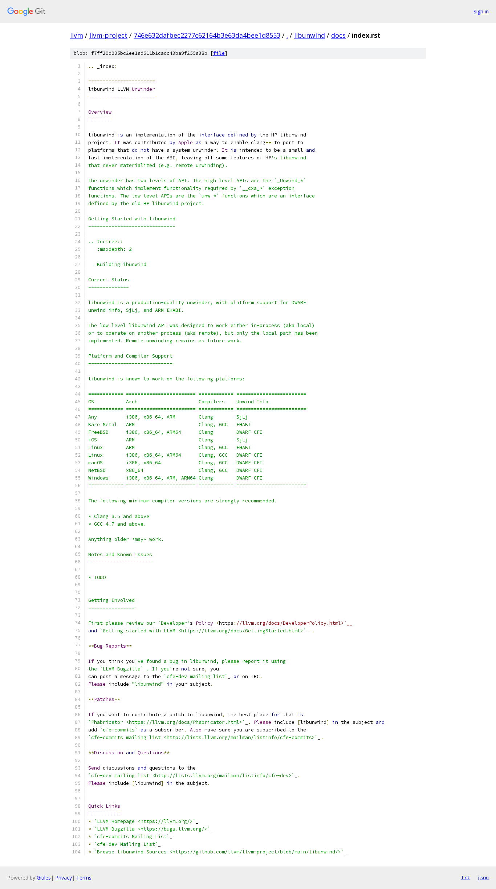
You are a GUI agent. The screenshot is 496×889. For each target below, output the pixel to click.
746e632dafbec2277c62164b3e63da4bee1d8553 (207, 35)
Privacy (63, 877)
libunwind (309, 35)
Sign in (481, 11)
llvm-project (108, 35)
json (483, 877)
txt (465, 877)
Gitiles (44, 877)
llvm (76, 35)
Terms (84, 877)
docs (338, 35)
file (219, 53)
